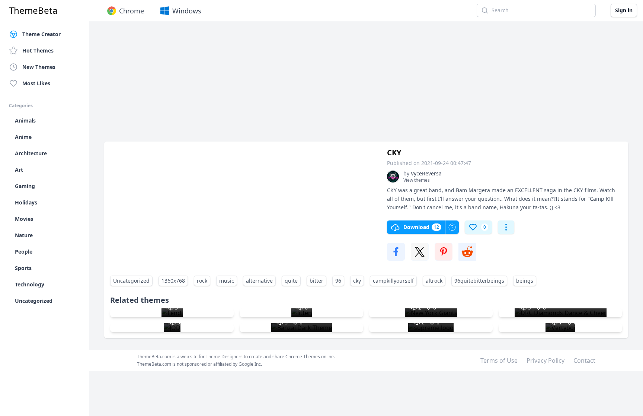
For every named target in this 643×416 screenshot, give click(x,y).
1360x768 (173, 280)
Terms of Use (499, 360)
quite (291, 280)
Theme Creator (41, 34)
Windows (186, 10)
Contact (584, 360)
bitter (316, 280)
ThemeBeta (33, 10)
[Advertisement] (327, 85)
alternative (259, 280)
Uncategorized (131, 280)
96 (338, 280)
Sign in (624, 10)
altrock (434, 280)
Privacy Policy (545, 360)
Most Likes (36, 83)
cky (357, 280)
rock (202, 280)
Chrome (131, 10)
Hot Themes (38, 50)
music (226, 280)
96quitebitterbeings (479, 280)
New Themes (38, 66)
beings (524, 280)
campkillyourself (393, 280)
